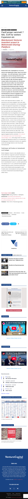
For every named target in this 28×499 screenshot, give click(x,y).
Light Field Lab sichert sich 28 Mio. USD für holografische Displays (7, 233)
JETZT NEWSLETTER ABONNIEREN (14, 310)
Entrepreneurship (5, 274)
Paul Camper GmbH (6, 193)
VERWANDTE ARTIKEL (7, 255)
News (5, 29)
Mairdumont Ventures (6, 214)
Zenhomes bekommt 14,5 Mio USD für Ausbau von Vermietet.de (21, 233)
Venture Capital (13, 29)
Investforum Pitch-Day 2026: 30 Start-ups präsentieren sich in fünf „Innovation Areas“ (18, 273)
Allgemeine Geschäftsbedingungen (14, 495)
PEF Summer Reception (11, 378)
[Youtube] (17, 488)
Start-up (8, 29)
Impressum (9, 493)
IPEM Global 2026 (10, 386)
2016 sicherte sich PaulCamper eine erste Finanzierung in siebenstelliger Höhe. (13, 135)
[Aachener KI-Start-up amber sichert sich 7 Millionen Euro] (4, 260)
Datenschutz (18, 493)
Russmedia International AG (14, 196)
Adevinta (10, 212)
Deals (5, 27)
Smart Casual (9, 390)
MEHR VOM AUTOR (17, 255)
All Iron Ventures (17, 212)
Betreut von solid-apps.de (17, 497)
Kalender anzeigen (5, 393)
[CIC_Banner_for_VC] (14, 2)
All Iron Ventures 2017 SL (9, 200)
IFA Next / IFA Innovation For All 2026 (14, 382)
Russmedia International (6, 216)
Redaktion (5, 49)
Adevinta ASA (18, 198)
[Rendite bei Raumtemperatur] (4, 266)
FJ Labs (23, 212)
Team (13, 493)
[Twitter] (14, 488)
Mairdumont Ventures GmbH (8, 198)
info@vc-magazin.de (18, 479)
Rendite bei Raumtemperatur (16, 265)
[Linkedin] (10, 488)
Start (2, 27)
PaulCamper (14, 214)
